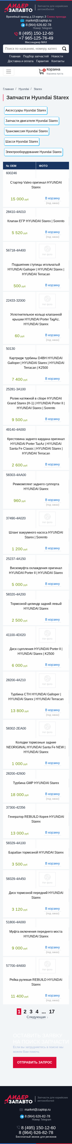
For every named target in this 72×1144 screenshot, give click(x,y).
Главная (14, 56)
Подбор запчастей (36, 56)
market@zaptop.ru (38, 20)
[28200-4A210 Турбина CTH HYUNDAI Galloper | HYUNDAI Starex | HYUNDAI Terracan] (47, 680)
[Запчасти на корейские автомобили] (36, 8)
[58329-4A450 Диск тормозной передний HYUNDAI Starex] (47, 879)
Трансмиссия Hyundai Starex (26, 131)
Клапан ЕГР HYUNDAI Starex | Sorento (35, 221)
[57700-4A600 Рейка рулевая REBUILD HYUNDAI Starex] (47, 966)
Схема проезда (56, 16)
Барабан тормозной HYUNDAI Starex (36, 852)
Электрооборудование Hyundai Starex (33, 152)
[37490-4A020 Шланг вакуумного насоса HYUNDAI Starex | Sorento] (47, 518)
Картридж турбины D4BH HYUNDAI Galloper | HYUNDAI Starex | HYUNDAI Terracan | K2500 (36, 362)
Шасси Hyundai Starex (21, 141)
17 (52, 1012)
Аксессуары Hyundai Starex (25, 110)
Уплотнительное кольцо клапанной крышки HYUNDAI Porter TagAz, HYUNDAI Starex (36, 319)
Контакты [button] (57, 61)
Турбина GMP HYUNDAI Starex (36, 783)
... (44, 1012)
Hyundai (24, 88)
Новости (57, 56)
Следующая (36, 1017)
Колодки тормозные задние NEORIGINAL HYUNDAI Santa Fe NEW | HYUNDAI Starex (35, 747)
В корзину (52, 198)
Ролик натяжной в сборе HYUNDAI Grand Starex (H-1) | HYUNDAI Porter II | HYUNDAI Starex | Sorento (36, 403)
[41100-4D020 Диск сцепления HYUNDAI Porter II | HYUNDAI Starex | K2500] (47, 635)
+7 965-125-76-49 (36, 40)
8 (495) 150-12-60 (36, 33)
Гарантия (42, 61)
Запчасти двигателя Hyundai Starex (31, 120)
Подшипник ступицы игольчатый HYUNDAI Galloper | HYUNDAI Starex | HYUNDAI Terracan (36, 269)
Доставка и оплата (20, 61)
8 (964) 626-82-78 (38, 26)
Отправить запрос (34, 1062)
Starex (38, 88)
